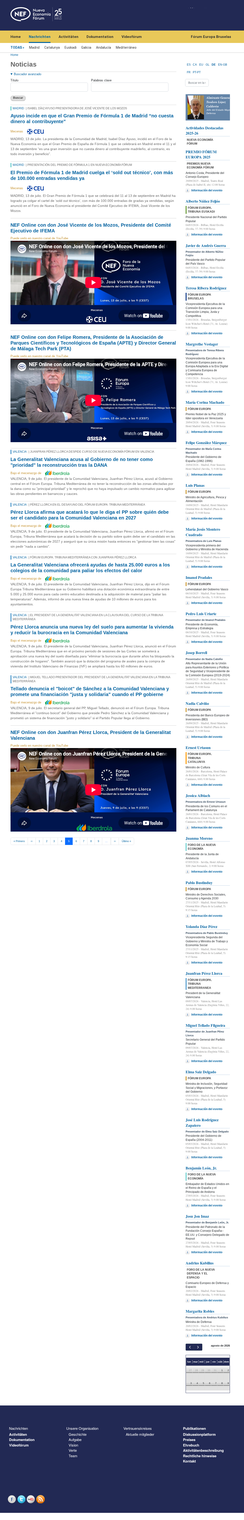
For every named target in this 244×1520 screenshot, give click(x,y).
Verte (73, 1450)
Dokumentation (99, 37)
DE (214, 64)
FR (189, 72)
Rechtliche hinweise (199, 1455)
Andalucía (103, 47)
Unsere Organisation (82, 1428)
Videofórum (132, 37)
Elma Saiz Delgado (201, 1071)
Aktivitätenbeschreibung (203, 1450)
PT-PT (197, 72)
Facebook (12, 1499)
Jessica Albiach (198, 795)
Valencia (20, 451)
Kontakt (189, 1461)
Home (15, 37)
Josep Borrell (196, 652)
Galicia (86, 47)
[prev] (190, 1347)
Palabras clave (101, 80)
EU (201, 64)
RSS (41, 1499)
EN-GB (222, 64)
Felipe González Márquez (206, 442)
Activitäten (68, 37)
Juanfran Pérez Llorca (204, 973)
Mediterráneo (126, 47)
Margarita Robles (200, 1311)
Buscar (18, 98)
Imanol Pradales (199, 577)
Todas (16, 47)
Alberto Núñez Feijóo (203, 201)
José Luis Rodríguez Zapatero (202, 1122)
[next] (198, 1347)
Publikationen (194, 1428)
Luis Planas (195, 485)
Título (14, 80)
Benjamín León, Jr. (201, 1168)
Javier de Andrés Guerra (206, 245)
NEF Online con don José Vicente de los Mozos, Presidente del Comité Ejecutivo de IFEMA (90, 227)
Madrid (34, 47)
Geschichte (77, 1434)
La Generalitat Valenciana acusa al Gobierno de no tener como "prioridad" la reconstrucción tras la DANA (81, 462)
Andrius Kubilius (200, 1263)
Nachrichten (40, 37)
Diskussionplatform (199, 1434)
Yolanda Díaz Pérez (201, 926)
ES (189, 64)
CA (195, 64)
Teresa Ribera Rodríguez (206, 288)
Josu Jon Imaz (197, 1216)
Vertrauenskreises (137, 1428)
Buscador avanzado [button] (27, 74)
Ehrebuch (191, 1445)
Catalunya (52, 47)
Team (73, 1455)
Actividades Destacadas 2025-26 (204, 130)
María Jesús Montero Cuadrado (203, 531)
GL (207, 64)
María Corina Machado (205, 402)
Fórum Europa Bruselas (211, 37)
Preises (189, 1439)
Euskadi (70, 47)
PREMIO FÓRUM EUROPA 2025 (201, 154)
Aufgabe (75, 1439)
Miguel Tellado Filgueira (205, 1025)
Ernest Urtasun (198, 747)
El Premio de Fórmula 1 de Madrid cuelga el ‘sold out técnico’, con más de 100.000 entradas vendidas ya (91, 175)
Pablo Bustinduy (199, 882)
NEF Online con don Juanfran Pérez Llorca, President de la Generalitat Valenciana (90, 735)
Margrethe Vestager (202, 344)
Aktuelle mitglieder (140, 1434)
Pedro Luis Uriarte (201, 613)
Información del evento (206, 190)
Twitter (22, 1499)
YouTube (31, 1499)
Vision (73, 1444)
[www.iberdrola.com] (57, 473)
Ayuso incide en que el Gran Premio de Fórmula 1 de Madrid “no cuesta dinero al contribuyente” (91, 118)
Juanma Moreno (199, 838)
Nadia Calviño (197, 703)
